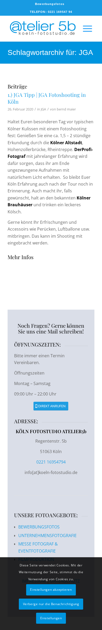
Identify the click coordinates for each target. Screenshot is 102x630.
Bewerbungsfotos (49, 3)
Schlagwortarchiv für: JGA (50, 52)
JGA (43, 109)
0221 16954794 (51, 462)
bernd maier (66, 109)
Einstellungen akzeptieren (51, 589)
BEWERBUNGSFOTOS (39, 527)
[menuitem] (49, 4)
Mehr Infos (20, 256)
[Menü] (85, 28)
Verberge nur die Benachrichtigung (51, 604)
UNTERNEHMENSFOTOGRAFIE (47, 535)
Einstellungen (51, 618)
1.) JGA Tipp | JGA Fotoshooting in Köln (47, 98)
